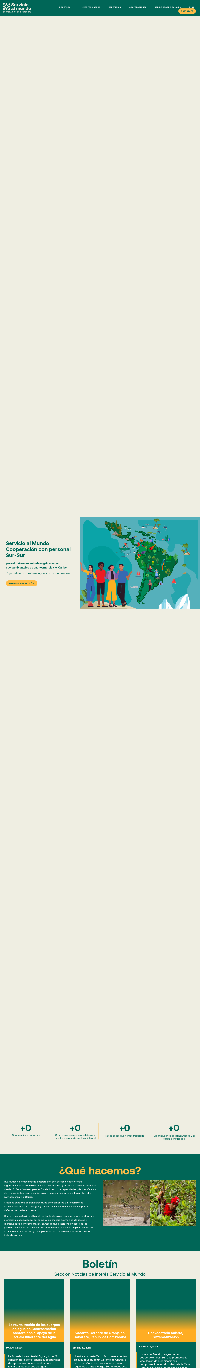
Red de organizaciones (168, 7)
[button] (106, 1206)
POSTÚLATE (187, 11)
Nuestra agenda (91, 7)
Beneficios (115, 7)
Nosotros (65, 7)
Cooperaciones (138, 7)
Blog (192, 7)
